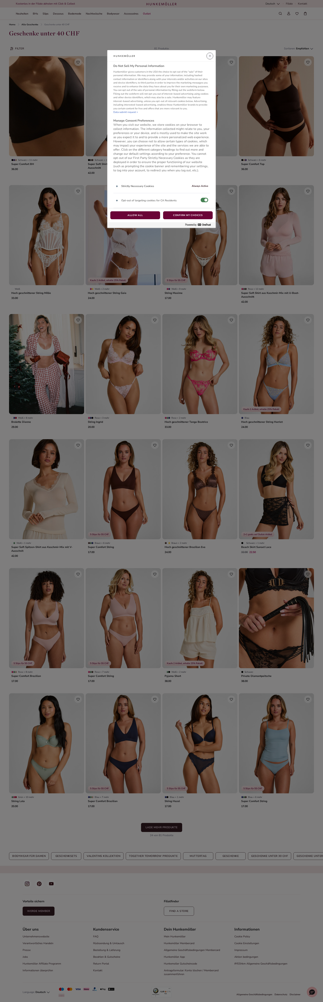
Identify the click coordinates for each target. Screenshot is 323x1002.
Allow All (135, 215)
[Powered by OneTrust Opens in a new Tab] (199, 225)
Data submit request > (125, 112)
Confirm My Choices (188, 215)
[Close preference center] (210, 56)
